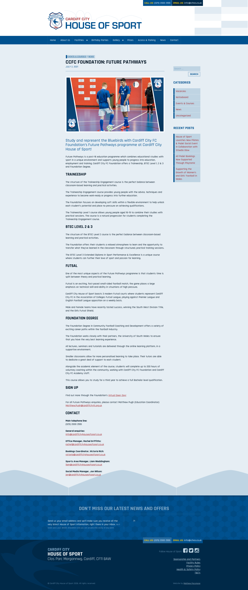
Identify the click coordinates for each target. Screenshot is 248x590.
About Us (65, 40)
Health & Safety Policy (188, 569)
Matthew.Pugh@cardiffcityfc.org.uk (84, 405)
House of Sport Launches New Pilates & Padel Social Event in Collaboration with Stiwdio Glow (187, 143)
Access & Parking (147, 40)
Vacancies (181, 91)
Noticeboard (182, 97)
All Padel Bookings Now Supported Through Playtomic (185, 160)
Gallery (116, 40)
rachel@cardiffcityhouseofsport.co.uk (85, 444)
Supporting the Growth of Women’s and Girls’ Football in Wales (186, 174)
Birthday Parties (99, 40)
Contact (174, 40)
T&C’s (197, 572)
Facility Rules (193, 562)
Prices (130, 40)
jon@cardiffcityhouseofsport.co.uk (83, 474)
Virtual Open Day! (117, 395)
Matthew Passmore (192, 583)
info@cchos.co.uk (193, 3)
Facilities (79, 40)
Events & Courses (77, 56)
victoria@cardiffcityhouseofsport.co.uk (85, 454)
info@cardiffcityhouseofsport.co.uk (84, 434)
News (163, 40)
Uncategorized (183, 115)
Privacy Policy (193, 566)
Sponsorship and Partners (186, 559)
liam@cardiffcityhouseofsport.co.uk (84, 464)
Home (53, 40)
